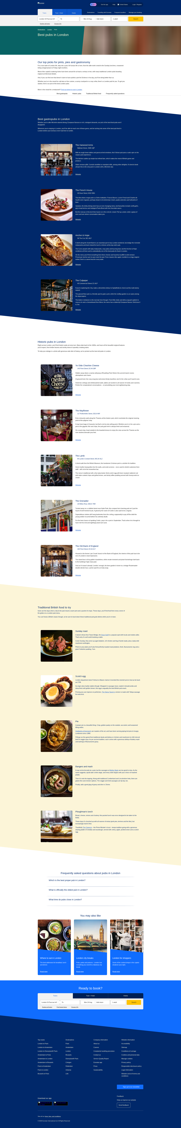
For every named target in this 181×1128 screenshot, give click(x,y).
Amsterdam (69, 1047)
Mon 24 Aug (88, 19)
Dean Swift (105, 635)
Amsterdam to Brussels (45, 1062)
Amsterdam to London (45, 1058)
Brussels (68, 1055)
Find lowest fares (62, 1007)
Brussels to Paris (43, 1074)
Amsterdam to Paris (44, 1055)
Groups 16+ (57, 23)
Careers (96, 1047)
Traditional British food (93, 93)
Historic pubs (76, 93)
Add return (100, 19)
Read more (44, 971)
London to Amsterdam (45, 1047)
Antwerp (68, 1070)
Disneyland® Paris (72, 1058)
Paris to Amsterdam (44, 1066)
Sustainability (98, 1070)
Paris (67, 1043)
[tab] (45, 12)
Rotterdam (69, 1066)
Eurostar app (98, 1062)
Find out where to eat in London (71, 89)
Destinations (41, 29)
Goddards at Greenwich (83, 731)
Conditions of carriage (128, 1051)
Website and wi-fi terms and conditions (130, 1075)
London (49, 29)
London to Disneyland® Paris (47, 1051)
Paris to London (43, 1070)
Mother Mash (114, 770)
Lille (67, 1074)
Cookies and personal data (130, 1055)
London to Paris (43, 1043)
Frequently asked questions (115, 93)
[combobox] (48, 19)
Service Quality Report (101, 1058)
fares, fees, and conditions (53, 1116)
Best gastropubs (62, 93)
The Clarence (87, 827)
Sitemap (124, 1047)
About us (96, 1043)
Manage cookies (126, 1058)
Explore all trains (45, 23)
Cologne (68, 1062)
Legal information (127, 1070)
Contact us (97, 1055)
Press (102, 1066)
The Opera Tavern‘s (108, 692)
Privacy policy (126, 1062)
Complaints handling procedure (104, 1051)
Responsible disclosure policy (131, 1066)
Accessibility (125, 1043)
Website (78, 174)
